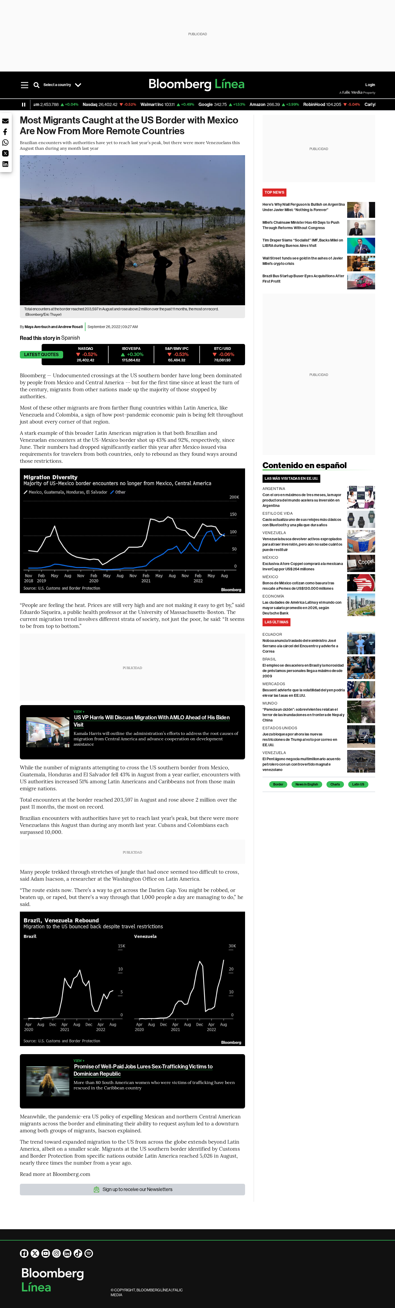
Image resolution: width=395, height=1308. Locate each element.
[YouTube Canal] (45, 1253)
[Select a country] (78, 85)
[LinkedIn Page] (67, 1253)
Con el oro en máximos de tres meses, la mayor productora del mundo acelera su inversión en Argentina (302, 500)
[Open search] (36, 85)
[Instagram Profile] (56, 1253)
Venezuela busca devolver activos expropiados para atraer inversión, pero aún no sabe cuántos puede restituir (302, 544)
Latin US (358, 784)
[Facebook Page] (24, 1253)
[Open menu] (25, 85)
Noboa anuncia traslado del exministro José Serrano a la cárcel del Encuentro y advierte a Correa (300, 646)
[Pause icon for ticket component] (23, 104)
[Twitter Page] (35, 1253)
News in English (307, 784)
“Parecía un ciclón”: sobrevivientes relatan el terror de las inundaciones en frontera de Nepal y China (304, 715)
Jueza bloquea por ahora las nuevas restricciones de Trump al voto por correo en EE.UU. (300, 739)
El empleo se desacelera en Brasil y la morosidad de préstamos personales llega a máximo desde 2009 (303, 670)
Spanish (70, 338)
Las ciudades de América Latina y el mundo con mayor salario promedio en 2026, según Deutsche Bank (302, 608)
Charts (335, 784)
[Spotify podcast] (88, 1253)
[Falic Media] (343, 92)
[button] (5, 121)
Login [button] (370, 85)
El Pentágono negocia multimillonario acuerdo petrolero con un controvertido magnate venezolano (302, 764)
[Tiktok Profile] (78, 1253)
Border (278, 784)
